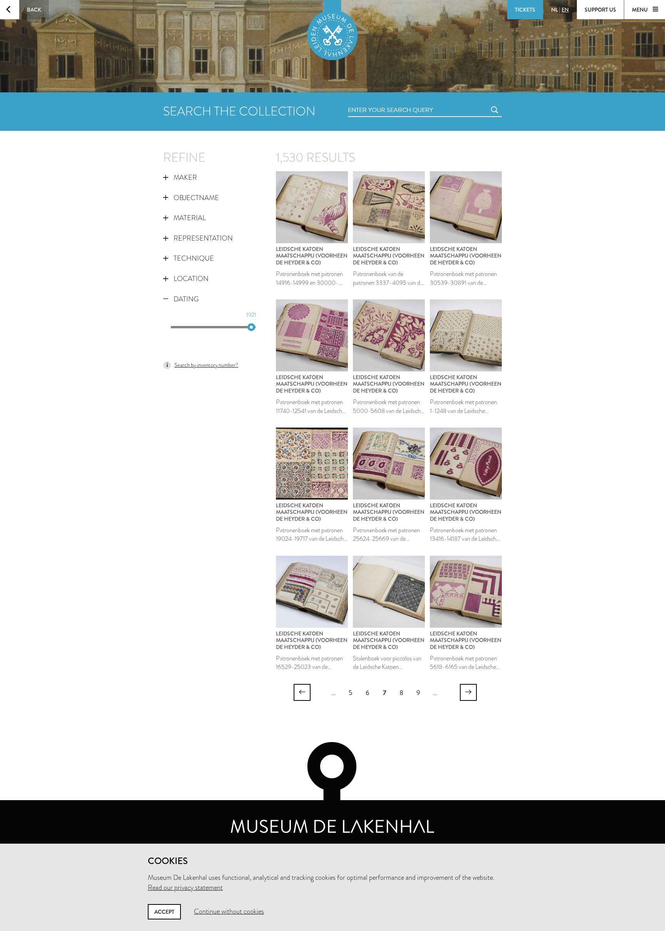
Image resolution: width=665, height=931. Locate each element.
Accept (164, 912)
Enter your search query (375, 101)
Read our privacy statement (185, 888)
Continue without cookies (229, 911)
